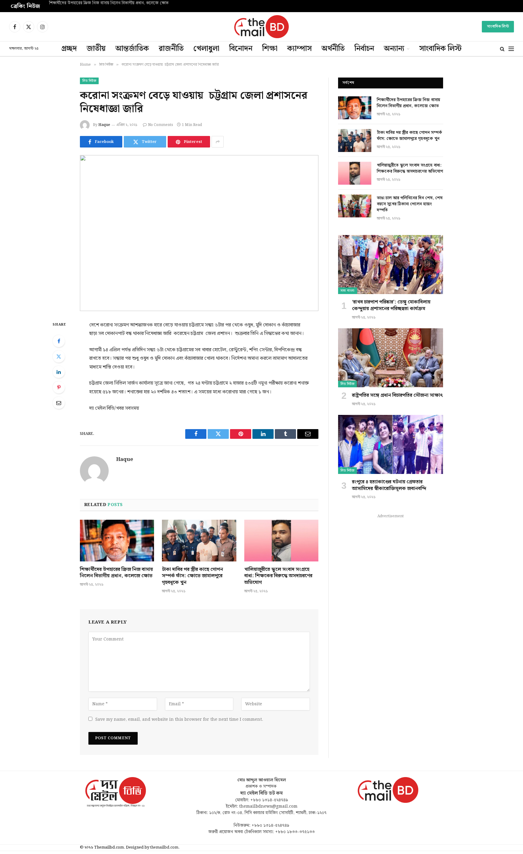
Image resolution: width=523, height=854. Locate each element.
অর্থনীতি (333, 49)
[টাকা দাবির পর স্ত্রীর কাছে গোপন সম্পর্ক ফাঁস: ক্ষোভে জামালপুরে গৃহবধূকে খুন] (199, 540)
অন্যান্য (394, 49)
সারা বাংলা (347, 290)
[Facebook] (59, 341)
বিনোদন (240, 49)
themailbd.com (164, 847)
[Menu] (511, 49)
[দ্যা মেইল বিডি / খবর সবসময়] (261, 26)
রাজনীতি (171, 49)
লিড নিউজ (89, 81)
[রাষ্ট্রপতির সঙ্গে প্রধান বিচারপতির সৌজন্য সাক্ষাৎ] (390, 357)
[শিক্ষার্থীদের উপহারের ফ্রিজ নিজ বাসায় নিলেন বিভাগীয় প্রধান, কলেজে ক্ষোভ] (117, 540)
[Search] (502, 49)
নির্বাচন (364, 49)
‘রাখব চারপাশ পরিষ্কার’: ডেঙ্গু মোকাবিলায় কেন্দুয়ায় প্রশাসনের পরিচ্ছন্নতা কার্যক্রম (391, 305)
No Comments (160, 125)
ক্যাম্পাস (299, 49)
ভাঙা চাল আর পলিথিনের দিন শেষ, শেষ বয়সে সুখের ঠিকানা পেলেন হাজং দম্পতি (409, 204)
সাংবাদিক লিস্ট (498, 26)
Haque (104, 125)
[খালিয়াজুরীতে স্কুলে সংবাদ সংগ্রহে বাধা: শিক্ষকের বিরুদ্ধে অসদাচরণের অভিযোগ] (281, 540)
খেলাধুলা (206, 49)
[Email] (59, 403)
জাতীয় (96, 49)
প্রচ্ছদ (69, 49)
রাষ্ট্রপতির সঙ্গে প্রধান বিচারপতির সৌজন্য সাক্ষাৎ (397, 395)
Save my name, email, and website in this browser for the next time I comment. (179, 719)
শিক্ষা (270, 49)
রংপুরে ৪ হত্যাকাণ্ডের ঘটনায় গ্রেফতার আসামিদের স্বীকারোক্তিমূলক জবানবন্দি (389, 485)
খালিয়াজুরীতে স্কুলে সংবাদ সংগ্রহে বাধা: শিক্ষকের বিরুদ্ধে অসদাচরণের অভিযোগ (278, 576)
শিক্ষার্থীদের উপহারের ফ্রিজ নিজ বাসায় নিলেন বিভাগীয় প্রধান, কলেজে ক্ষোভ (116, 573)
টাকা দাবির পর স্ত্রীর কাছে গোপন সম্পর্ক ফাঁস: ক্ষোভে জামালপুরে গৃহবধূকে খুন (110, 3)
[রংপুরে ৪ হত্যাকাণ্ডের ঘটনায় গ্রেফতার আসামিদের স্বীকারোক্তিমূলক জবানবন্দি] (390, 444)
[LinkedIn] (59, 372)
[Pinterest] (59, 387)
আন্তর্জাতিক (132, 49)
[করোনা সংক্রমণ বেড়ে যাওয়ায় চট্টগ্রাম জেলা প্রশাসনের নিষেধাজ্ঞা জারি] (199, 233)
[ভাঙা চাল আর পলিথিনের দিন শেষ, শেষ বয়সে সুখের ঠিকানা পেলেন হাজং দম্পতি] (354, 205)
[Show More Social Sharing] (218, 141)
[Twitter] (59, 356)
